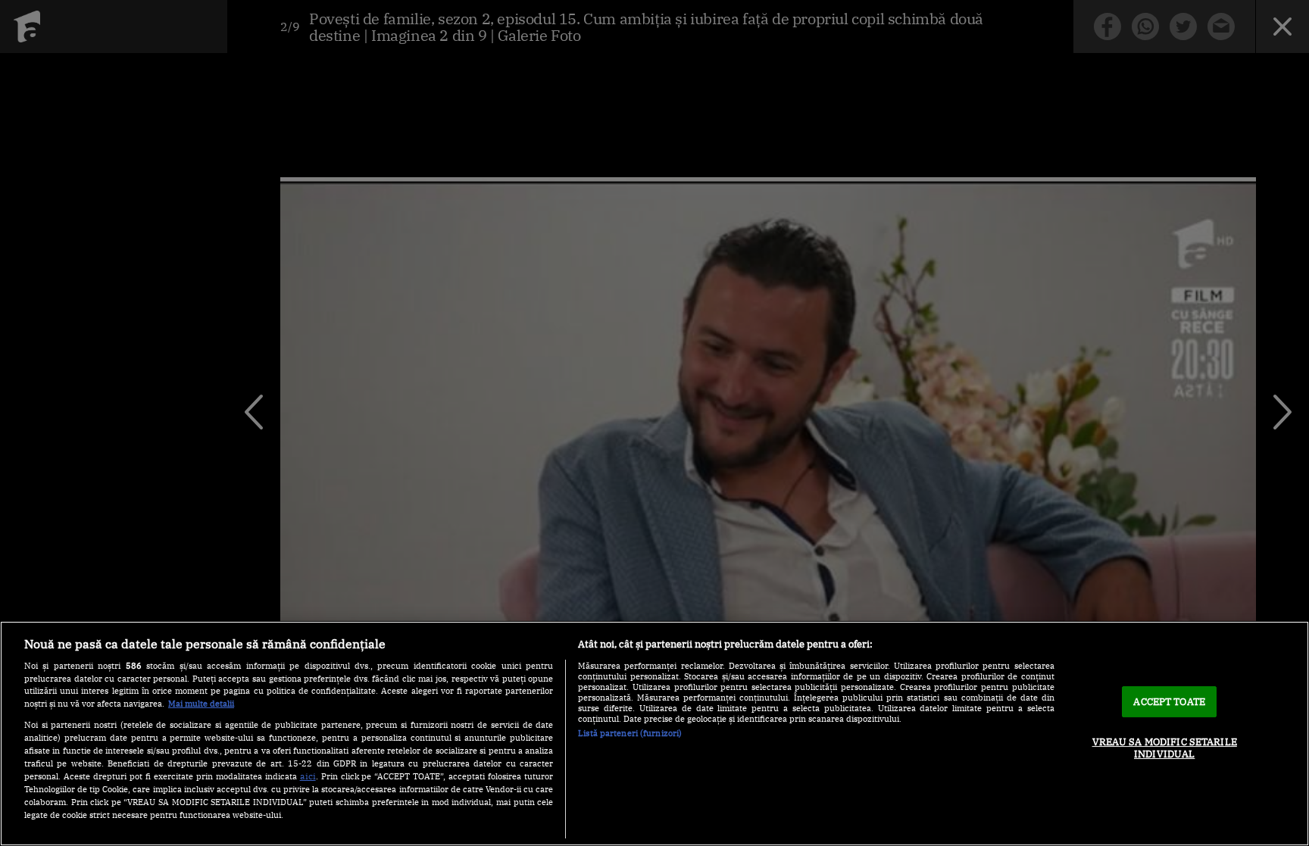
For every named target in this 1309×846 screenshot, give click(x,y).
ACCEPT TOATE (1169, 701)
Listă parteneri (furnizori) (630, 733)
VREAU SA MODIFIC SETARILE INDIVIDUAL (1164, 747)
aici (308, 776)
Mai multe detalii (201, 703)
